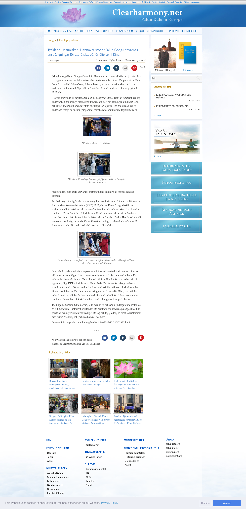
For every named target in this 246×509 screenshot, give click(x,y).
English (58, 2)
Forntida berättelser (135, 452)
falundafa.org (173, 443)
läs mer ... (158, 115)
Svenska (178, 2)
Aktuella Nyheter (55, 472)
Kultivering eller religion (173, 106)
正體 (46, 2)
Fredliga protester (69, 40)
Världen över (92, 444)
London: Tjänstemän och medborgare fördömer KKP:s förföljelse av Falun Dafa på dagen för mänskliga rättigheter (128, 423)
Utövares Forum (94, 456)
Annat (50, 460)
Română (161, 2)
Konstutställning (55, 492)
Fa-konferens (53, 480)
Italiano (133, 2)
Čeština (92, 2)
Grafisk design (132, 460)
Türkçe (186, 2)
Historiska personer (135, 456)
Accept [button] (227, 503)
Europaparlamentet (96, 468)
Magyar (125, 2)
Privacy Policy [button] (109, 502)
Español (99, 2)
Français (73, 2)
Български (83, 2)
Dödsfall (51, 452)
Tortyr (50, 456)
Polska (154, 2)
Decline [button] (205, 503)
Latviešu (140, 2)
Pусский (170, 2)
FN (87, 472)
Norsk (147, 2)
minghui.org (172, 451)
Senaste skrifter (162, 86)
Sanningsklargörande (58, 476)
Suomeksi (108, 2)
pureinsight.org (174, 455)
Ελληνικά (117, 2)
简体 (51, 2)
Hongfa (52, 40)
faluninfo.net (172, 447)
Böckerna (188, 70)
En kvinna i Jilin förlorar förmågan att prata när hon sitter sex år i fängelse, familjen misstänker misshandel (126, 388)
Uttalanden (53, 488)
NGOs (89, 476)
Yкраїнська (195, 2)
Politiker (90, 480)
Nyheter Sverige (55, 484)
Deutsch (65, 2)
